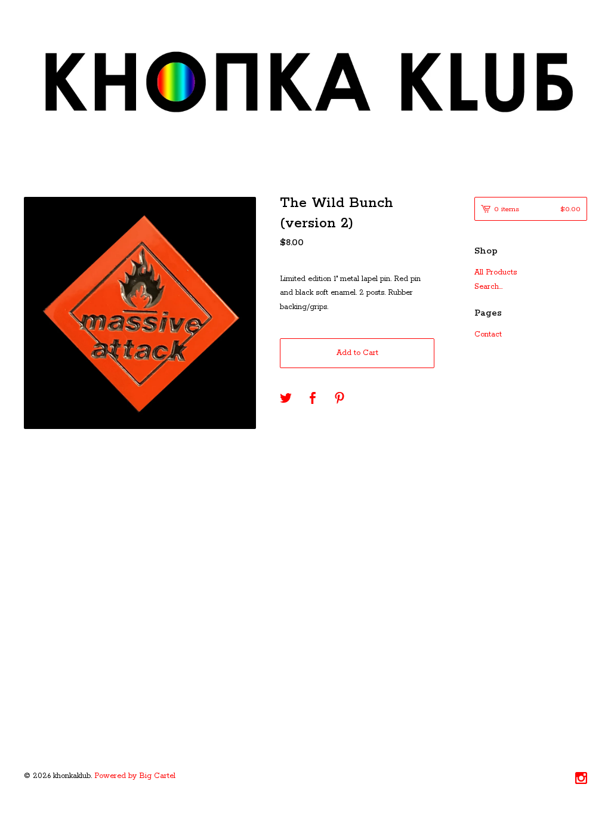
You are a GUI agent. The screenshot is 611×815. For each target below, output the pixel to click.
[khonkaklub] (305, 84)
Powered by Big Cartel (134, 775)
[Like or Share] (313, 399)
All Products (495, 272)
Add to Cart (357, 352)
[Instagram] (581, 780)
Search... (488, 287)
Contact (488, 334)
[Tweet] (286, 399)
